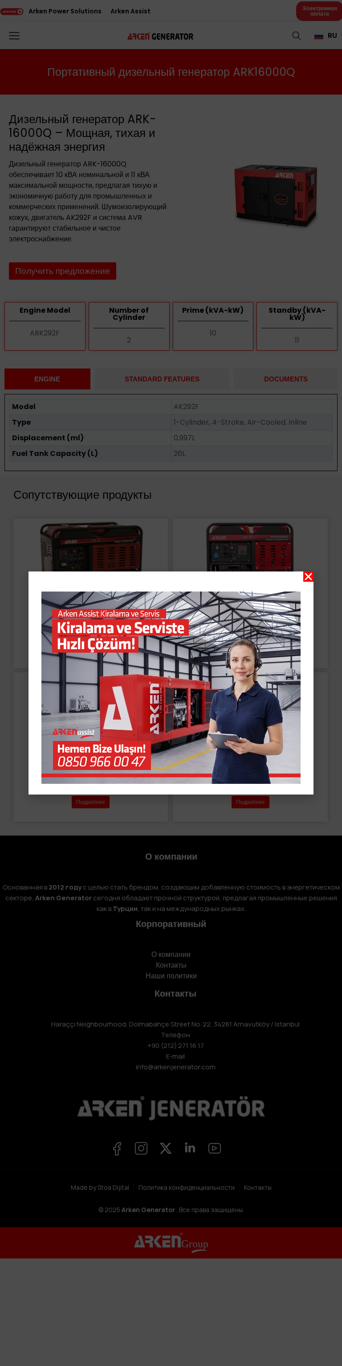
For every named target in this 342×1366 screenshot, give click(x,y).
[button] (308, 576)
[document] (171, 683)
